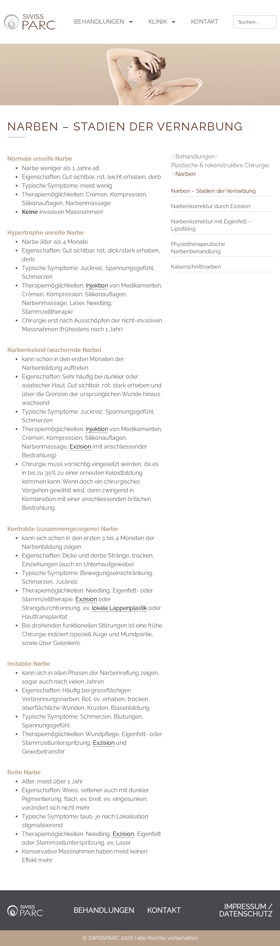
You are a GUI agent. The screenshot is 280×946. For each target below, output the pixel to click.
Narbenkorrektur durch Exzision (210, 206)
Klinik (157, 21)
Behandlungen (99, 21)
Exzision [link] (80, 446)
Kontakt (205, 21)
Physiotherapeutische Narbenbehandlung (198, 248)
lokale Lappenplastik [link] (119, 608)
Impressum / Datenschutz (246, 910)
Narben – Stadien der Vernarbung (213, 191)
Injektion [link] (97, 285)
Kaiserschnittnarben (196, 266)
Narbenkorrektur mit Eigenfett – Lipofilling (211, 225)
